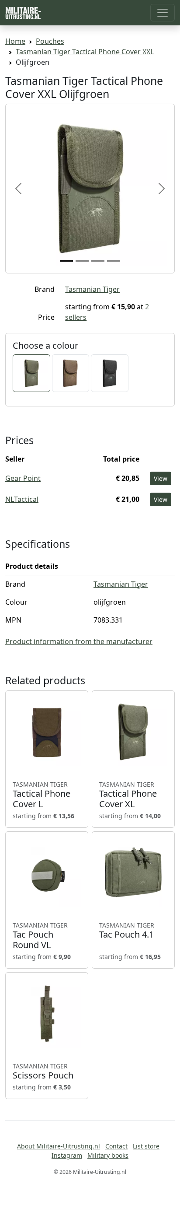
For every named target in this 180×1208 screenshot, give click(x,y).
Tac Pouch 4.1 (126, 930)
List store (146, 1146)
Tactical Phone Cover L (41, 795)
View (160, 478)
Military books (107, 1155)
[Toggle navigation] (162, 12)
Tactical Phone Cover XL (128, 795)
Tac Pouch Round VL (40, 936)
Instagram (67, 1155)
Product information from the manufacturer (78, 641)
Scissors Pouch (43, 1071)
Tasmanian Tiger (92, 289)
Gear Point (23, 478)
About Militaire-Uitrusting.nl (58, 1146)
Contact (116, 1146)
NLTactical (21, 499)
